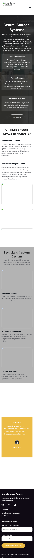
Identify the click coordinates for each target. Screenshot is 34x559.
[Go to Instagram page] (9, 505)
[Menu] (30, 7)
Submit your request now (13, 546)
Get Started (17, 117)
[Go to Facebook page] (3, 505)
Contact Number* (7, 535)
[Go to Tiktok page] (15, 505)
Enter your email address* (10, 526)
